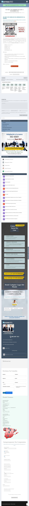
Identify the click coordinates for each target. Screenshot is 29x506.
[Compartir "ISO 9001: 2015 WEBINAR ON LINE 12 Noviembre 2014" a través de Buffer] (18, 72)
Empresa (4, 378)
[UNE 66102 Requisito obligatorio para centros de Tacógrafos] (12, 85)
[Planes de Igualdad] (4, 183)
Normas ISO (10, 12)
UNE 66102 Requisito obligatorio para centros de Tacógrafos (12, 88)
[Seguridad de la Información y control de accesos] (4, 216)
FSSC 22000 (6, 194)
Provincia (16, 382)
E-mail (16, 378)
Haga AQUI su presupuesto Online (14, 5)
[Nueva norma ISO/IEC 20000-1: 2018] (4, 186)
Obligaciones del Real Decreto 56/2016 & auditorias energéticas (13, 212)
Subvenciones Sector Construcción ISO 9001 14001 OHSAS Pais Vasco (16, 88)
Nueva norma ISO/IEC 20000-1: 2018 (9, 185)
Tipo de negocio (6, 450)
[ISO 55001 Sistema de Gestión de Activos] (4, 204)
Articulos (6, 12)
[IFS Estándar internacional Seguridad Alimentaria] (4, 189)
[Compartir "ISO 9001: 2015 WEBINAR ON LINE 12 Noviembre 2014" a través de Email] (21, 72)
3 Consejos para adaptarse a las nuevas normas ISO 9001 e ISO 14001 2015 (20, 89)
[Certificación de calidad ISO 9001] (3, 85)
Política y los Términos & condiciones (21, 387)
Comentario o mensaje (6, 386)
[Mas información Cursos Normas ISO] (14, 303)
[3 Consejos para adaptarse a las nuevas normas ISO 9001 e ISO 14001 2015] (20, 85)
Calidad (11, 308)
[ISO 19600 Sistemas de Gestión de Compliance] (4, 219)
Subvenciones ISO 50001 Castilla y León (10, 206)
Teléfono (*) (5, 468)
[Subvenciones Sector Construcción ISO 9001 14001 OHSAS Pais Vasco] (16, 85)
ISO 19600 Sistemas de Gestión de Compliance (11, 218)
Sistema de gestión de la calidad (7, 87)
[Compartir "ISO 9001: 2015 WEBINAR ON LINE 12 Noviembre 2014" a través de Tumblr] (14, 72)
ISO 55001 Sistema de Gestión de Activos (10, 203)
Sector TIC (21, 308)
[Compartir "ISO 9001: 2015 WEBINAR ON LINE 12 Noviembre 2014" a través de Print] (23, 72)
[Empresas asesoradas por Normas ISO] (14, 367)
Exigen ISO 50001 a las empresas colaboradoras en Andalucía (13, 200)
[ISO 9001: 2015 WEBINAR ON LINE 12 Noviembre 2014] (14, 66)
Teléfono (16, 374)
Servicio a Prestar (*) (6, 447)
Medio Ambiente (16, 308)
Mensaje (4, 484)
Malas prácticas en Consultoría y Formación (11, 209)
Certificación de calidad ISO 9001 (3, 87)
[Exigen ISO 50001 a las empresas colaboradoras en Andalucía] (4, 201)
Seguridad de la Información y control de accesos (11, 215)
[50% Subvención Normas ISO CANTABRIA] (24, 85)
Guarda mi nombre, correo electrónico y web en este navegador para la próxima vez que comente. (13, 113)
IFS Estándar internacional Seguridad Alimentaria (11, 188)
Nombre (4, 374)
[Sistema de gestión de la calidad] (8, 85)
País (3, 382)
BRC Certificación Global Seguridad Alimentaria (11, 191)
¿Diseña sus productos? (7, 455)
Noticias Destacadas (15, 12)
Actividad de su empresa (7, 459)
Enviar (4, 392)
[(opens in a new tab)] (4, 213)
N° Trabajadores (6, 478)
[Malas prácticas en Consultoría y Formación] (4, 210)
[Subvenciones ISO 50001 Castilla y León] (4, 207)
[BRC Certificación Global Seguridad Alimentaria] (4, 192)
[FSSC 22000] (4, 195)
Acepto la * (21, 387)
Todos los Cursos (7, 308)
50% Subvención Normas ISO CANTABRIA (24, 88)
